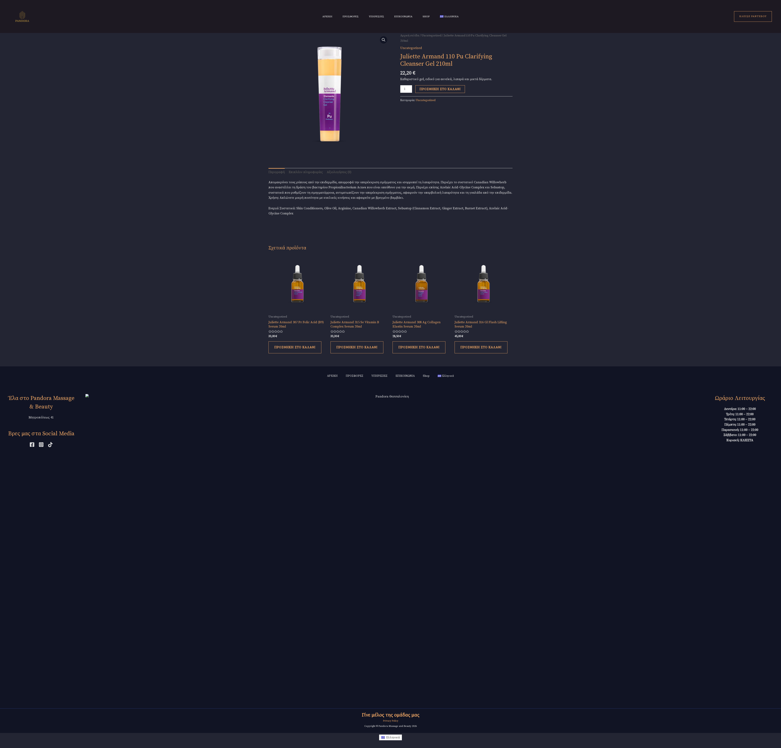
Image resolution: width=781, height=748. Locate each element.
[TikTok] (50, 444)
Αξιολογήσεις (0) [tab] (339, 172)
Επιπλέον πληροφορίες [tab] (306, 172)
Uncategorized (431, 35)
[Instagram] (41, 444)
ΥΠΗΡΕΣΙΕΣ (376, 16)
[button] (383, 40)
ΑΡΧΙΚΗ (327, 16)
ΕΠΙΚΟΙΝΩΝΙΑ (403, 16)
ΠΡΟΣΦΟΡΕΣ (351, 16)
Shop (426, 16)
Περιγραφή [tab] (276, 172)
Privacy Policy (390, 720)
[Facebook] (32, 444)
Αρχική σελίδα (409, 35)
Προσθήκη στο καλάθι (440, 89)
